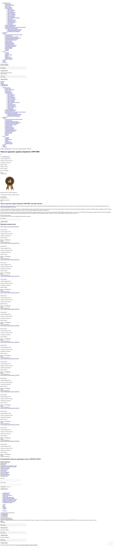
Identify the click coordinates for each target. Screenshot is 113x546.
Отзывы (6, 140)
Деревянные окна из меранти (6, 206)
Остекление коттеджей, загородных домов (13, 119)
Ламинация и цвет (9, 126)
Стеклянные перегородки (10, 130)
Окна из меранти (8, 91)
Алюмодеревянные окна (10, 110)
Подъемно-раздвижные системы (14, 115)
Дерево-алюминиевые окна (10, 109)
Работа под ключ (8, 133)
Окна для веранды (11, 95)
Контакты (5, 146)
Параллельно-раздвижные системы (15, 114)
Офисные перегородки (9, 127)
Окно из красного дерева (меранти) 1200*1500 (9, 408)
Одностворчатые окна (12, 106)
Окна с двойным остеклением (14, 102)
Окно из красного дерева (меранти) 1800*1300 (9, 391)
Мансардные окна (11, 101)
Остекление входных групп (10, 124)
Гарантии (7, 137)
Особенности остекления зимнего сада (13, 122)
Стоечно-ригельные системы (8, 498)
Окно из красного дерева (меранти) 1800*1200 (9, 309)
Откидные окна (11, 107)
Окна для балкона (11, 98)
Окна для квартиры (11, 97)
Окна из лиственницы (9, 89)
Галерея (4, 144)
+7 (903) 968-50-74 (4, 85)
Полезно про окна (8, 142)
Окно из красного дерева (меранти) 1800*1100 (9, 259)
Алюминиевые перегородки (11, 129)
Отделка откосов (8, 125)
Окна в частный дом (12, 99)
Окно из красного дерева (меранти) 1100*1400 (9, 325)
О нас (4, 136)
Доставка (2, 81)
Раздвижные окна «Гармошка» (14, 116)
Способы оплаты (8, 139)
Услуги (4, 118)
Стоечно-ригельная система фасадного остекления (15, 111)
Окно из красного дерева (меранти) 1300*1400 (9, 424)
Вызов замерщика (8, 132)
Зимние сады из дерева (7, 502)
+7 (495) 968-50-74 (4, 84)
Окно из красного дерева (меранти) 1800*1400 (9, 276)
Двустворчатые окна (12, 104)
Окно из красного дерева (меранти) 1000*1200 (9, 441)
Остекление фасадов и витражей (11, 123)
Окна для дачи (10, 93)
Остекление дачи (8, 120)
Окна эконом (10, 103)
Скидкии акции (2, 83)
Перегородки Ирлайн (9, 128)
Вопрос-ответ (8, 141)
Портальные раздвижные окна (11, 112)
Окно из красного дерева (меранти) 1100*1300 (9, 375)
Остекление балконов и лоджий (11, 121)
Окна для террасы (11, 100)
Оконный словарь (8, 143)
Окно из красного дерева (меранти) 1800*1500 (9, 342)
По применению (8, 92)
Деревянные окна (6, 87)
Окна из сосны (8, 88)
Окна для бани (10, 96)
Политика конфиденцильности (6, 519)
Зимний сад (5, 117)
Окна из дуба (7, 90)
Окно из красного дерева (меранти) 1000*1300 (9, 243)
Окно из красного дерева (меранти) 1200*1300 (9, 292)
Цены (4, 145)
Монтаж (6, 135)
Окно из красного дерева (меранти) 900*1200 (9, 226)
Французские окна (11, 105)
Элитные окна (10, 108)
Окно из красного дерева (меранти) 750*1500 (9, 358)
